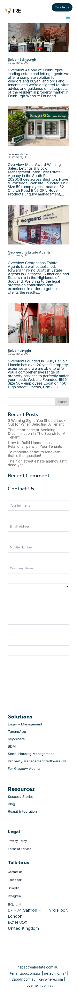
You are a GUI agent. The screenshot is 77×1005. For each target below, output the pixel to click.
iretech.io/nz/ (55, 973)
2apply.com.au (24, 979)
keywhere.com (51, 979)
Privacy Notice (17, 672)
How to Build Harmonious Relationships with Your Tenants (35, 445)
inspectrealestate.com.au (37, 967)
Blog (11, 804)
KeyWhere (16, 739)
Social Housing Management (31, 754)
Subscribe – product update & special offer (36, 580)
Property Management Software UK (37, 761)
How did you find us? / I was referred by (34, 621)
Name (12, 496)
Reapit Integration (22, 811)
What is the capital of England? (28, 642)
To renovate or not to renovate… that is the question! (35, 454)
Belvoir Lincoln (19, 350)
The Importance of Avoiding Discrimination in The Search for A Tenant (37, 433)
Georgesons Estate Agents (29, 252)
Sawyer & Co (18, 154)
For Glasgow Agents (24, 768)
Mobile (12, 538)
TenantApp (17, 732)
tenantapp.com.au (25, 973)
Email (11, 517)
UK (26, 62)
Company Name (18, 559)
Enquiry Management (25, 724)
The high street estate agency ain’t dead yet (37, 463)
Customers (15, 62)
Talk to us (62, 7)
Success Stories (20, 797)
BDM (12, 746)
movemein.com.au (38, 985)
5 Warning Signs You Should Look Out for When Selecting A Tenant (37, 422)
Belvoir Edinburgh (22, 59)
